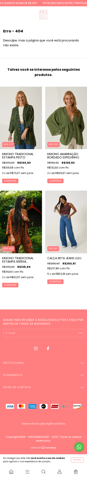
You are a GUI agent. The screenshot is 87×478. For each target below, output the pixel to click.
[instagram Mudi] (36, 349)
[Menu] (27, 472)
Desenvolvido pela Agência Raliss (43, 423)
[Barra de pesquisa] (43, 472)
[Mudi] (11, 472)
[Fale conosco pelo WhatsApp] (79, 447)
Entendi (77, 460)
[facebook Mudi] (48, 349)
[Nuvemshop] (43, 448)
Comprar (10, 180)
